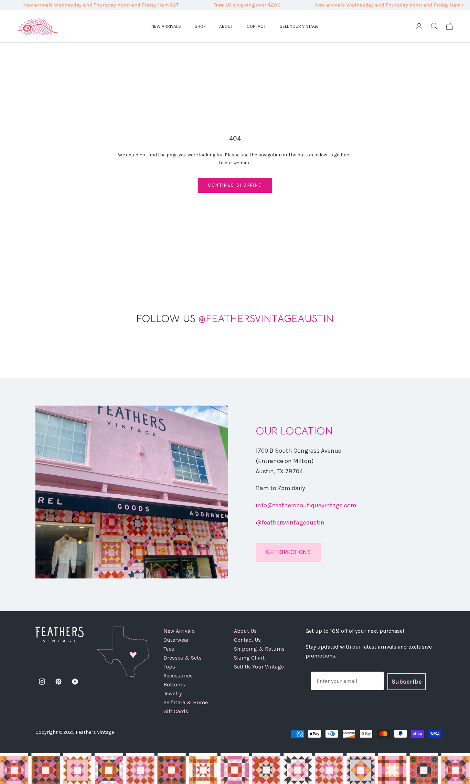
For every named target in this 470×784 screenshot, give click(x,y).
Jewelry (172, 693)
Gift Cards (175, 711)
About (226, 26)
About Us (245, 631)
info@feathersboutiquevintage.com (306, 505)
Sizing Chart (249, 657)
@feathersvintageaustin (290, 522)
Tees (168, 648)
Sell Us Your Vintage (259, 666)
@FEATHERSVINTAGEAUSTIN (235, 318)
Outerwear (176, 640)
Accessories (178, 675)
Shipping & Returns (259, 648)
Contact (256, 26)
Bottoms (174, 684)
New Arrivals (166, 26)
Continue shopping (235, 185)
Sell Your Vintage (299, 26)
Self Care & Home (185, 702)
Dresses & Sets (182, 657)
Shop (200, 26)
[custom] (42, 681)
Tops (169, 666)
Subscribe (407, 681)
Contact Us (247, 640)
